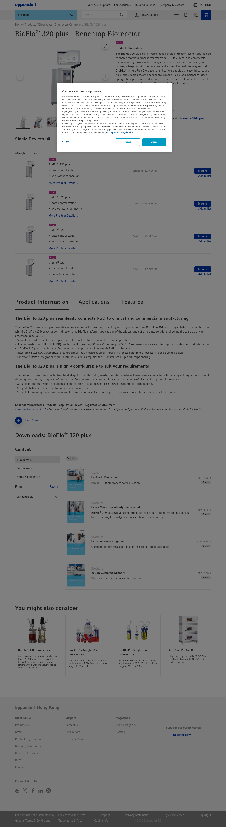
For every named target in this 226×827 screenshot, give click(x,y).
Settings (66, 142)
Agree (154, 142)
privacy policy (111, 132)
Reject (128, 142)
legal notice (127, 132)
